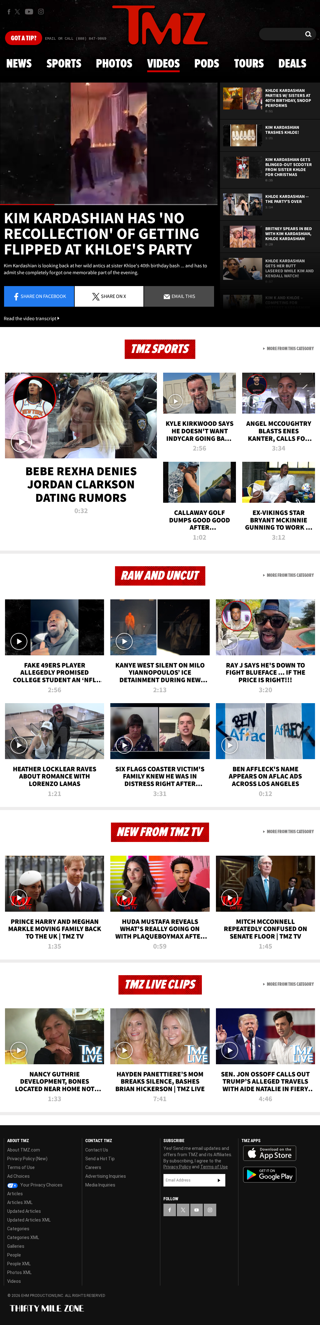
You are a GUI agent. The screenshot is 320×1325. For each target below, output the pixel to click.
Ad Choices (18, 1176)
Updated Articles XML (29, 1219)
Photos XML (19, 1272)
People (14, 1254)
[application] (109, 144)
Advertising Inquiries (105, 1176)
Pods (206, 64)
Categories (18, 1228)
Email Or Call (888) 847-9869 (75, 39)
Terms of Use (21, 1167)
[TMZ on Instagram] (41, 11)
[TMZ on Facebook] (9, 11)
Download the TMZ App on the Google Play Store (269, 1175)
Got (23, 38)
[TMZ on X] (18, 11)
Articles (15, 1193)
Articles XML (19, 1202)
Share (43, 296)
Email (183, 296)
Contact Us (96, 1149)
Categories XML (23, 1237)
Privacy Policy (177, 1166)
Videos (163, 64)
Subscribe (219, 1180)
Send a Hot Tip (100, 1158)
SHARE (113, 296)
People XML (19, 1263)
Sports (64, 64)
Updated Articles (24, 1211)
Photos (114, 64)
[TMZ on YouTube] (196, 1210)
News (19, 64)
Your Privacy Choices (40, 1184)
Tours (249, 64)
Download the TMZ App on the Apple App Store (269, 1153)
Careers (93, 1167)
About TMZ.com (23, 1149)
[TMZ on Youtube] (29, 11)
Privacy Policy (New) (27, 1158)
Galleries (15, 1246)
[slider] (109, 204)
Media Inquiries (100, 1184)
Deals (292, 64)
